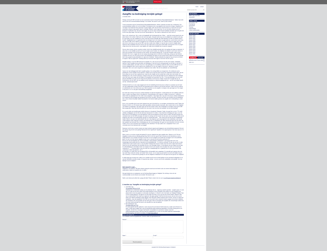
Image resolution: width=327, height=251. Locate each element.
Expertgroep (192, 24)
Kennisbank (192, 25)
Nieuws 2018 (192, 43)
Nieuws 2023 (192, 35)
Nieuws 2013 (192, 50)
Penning (191, 27)
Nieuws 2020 (192, 40)
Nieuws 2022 (192, 37)
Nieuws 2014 (192, 49)
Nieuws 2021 (192, 38)
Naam (124, 235)
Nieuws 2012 (192, 52)
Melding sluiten (157, 1)
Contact (202, 6)
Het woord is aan (193, 22)
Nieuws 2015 (192, 47)
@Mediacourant (193, 60)
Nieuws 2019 (192, 41)
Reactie (124, 219)
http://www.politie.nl (153, 213)
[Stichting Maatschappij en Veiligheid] (145, 10)
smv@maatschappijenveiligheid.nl (172, 178)
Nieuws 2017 (192, 44)
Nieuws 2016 (192, 46)
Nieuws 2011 (192, 54)
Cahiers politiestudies (194, 30)
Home (197, 6)
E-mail (155, 235)
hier (125, 2)
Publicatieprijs (192, 28)
